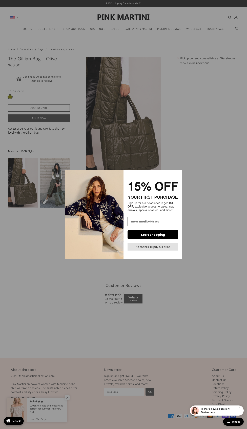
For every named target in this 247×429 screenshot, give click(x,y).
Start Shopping (153, 235)
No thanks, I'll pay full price (153, 247)
